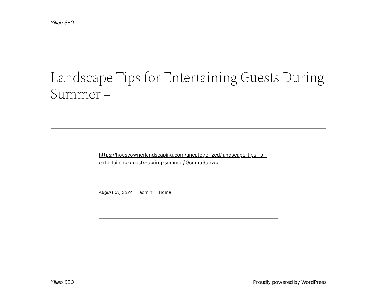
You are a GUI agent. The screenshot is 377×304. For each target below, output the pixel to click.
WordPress (313, 282)
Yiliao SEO (62, 22)
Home (165, 192)
